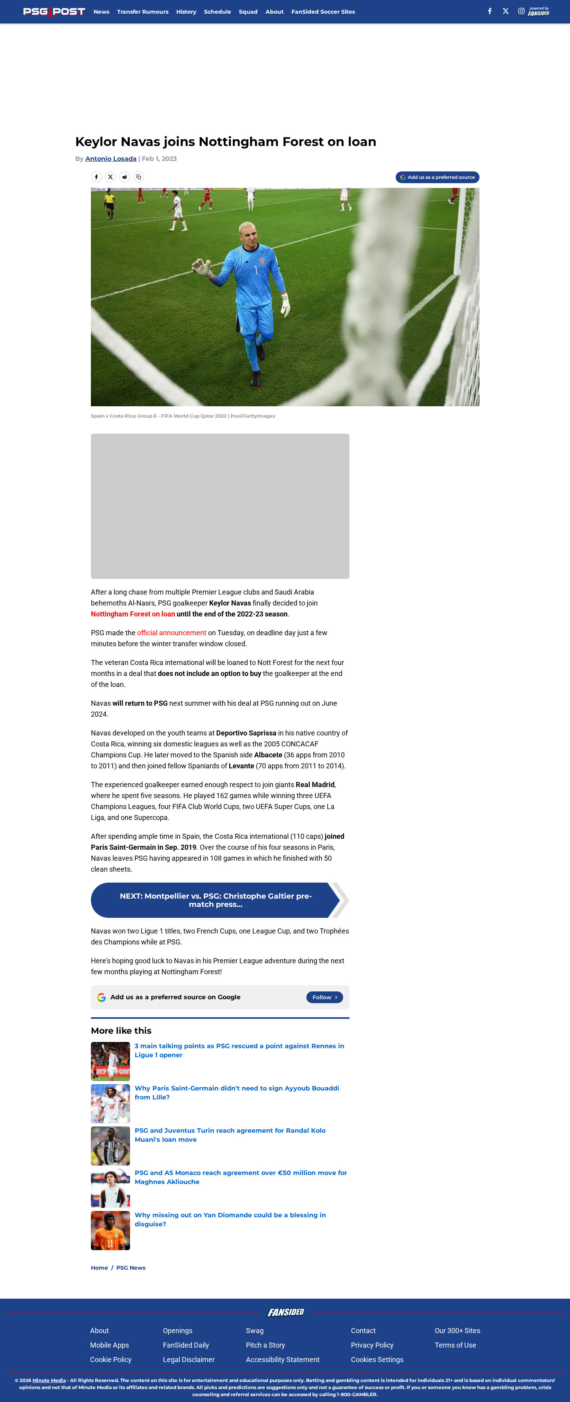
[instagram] (521, 11)
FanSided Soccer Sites (323, 11)
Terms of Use (455, 1345)
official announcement (172, 633)
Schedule (217, 11)
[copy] (138, 176)
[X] (506, 11)
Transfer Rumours (142, 11)
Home (99, 1267)
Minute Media (49, 1380)
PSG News (130, 1267)
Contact (363, 1330)
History (186, 11)
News (101, 11)
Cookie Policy (111, 1359)
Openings (177, 1330)
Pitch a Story (265, 1345)
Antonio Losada (111, 158)
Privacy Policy (372, 1345)
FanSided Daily (186, 1345)
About (275, 11)
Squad (248, 11)
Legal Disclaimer (189, 1359)
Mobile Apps (109, 1345)
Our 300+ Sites (457, 1330)
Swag (255, 1330)
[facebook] (490, 11)
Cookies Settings (377, 1359)
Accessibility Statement (283, 1359)
